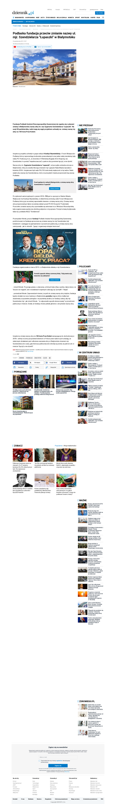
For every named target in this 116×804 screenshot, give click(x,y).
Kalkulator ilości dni (95, 783)
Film (51, 790)
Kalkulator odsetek (95, 788)
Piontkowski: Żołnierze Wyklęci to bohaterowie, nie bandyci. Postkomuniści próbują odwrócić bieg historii (44, 392)
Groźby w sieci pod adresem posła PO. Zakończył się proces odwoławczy (22, 391)
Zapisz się (58, 765)
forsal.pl (58, 9)
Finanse (71, 783)
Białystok (38, 358)
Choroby (71, 788)
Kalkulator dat (93, 781)
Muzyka (52, 792)
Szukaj (100, 13)
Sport (34, 788)
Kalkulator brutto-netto (96, 790)
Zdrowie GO (32, 26)
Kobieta (52, 781)
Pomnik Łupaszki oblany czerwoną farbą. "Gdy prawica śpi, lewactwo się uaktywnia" (53, 275)
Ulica (45, 358)
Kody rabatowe (54, 783)
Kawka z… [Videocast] (43, 26)
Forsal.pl (15, 787)
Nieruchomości (18, 21)
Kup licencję (30, 351)
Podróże (35, 792)
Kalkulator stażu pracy (95, 785)
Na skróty (16, 778)
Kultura (52, 794)
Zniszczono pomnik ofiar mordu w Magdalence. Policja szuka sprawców (65, 391)
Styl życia (71, 792)
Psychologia (72, 790)
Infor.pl (14, 781)
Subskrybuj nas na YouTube (24, 47)
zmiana (21, 358)
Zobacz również (54, 188)
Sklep (101, 9)
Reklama (30, 799)
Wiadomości (36, 787)
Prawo (70, 781)
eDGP (14, 785)
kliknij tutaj (67, 771)
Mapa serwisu (75, 799)
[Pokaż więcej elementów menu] (103, 17)
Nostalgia (25, 26)
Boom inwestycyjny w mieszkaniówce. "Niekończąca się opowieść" (23, 412)
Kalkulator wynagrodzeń (96, 792)
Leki (70, 785)
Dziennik (15, 29)
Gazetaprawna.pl (17, 783)
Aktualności (30, 21)
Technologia (36, 783)
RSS (102, 799)
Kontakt (15, 799)
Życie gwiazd (53, 788)
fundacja (29, 358)
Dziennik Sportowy (55, 26)
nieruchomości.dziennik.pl (24, 29)
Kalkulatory (93, 778)
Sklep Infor (15, 792)
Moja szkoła (53, 787)
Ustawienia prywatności (90, 799)
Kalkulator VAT (94, 787)
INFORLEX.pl (66, 9)
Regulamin (48, 799)
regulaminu (59, 760)
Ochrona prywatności (61, 799)
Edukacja (52, 785)
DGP (74, 9)
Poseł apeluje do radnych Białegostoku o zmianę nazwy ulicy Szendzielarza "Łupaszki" (54, 183)
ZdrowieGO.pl (82, 9)
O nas (22, 799)
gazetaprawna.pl (94, 9)
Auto (34, 781)
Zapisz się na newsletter (44, 47)
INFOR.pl (50, 9)
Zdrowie (35, 790)
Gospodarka (36, 785)
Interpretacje (16, 790)
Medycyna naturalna (74, 787)
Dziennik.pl (36, 778)
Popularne (58, 446)
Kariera (39, 799)
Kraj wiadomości (70, 446)
